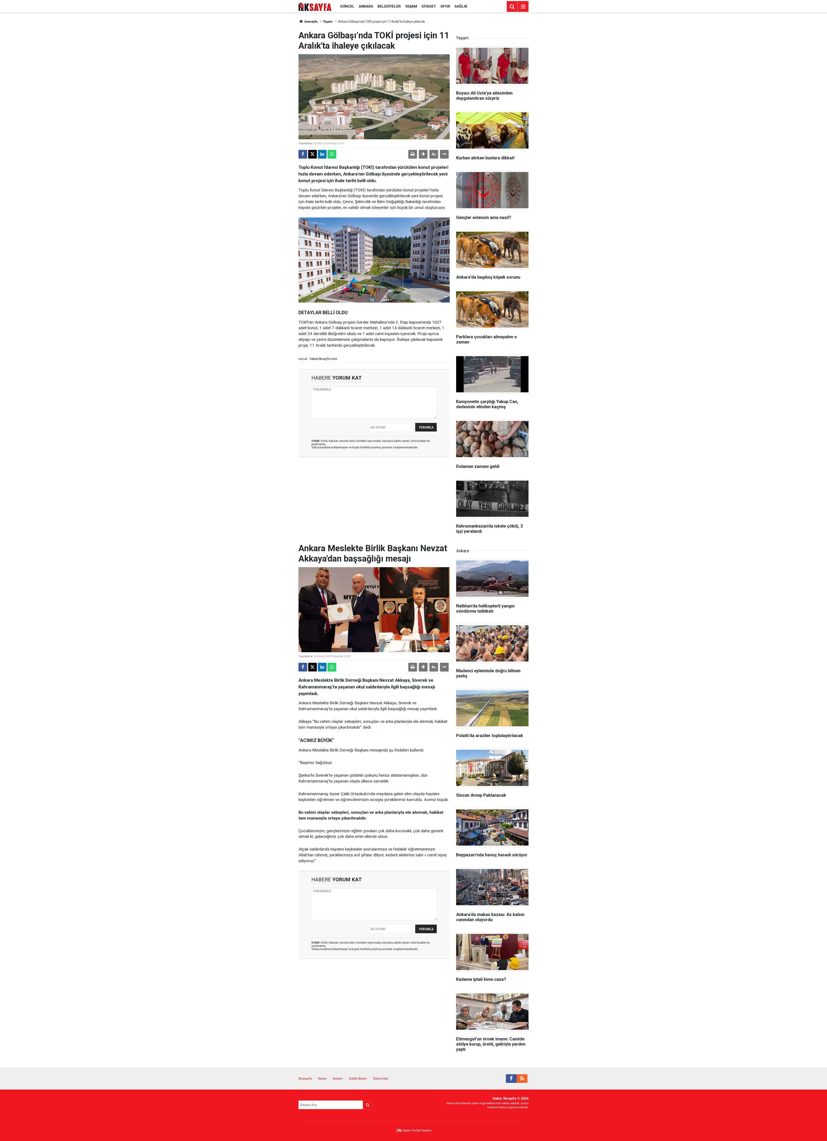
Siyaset (428, 6)
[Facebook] (302, 154)
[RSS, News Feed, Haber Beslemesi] (522, 1078)
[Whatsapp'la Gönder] (332, 154)
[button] (423, 154)
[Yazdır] (412, 154)
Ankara (366, 6)
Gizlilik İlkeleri (358, 1078)
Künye (322, 1078)
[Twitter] (312, 154)
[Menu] (523, 6)
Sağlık (460, 6)
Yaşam (411, 6)
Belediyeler (389, 6)
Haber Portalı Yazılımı (417, 1130)
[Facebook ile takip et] (511, 1078)
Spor (445, 6)
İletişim (338, 1078)
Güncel (347, 6)
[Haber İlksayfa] (314, 6)
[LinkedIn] (322, 154)
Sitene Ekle (380, 1078)
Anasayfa (310, 21)
